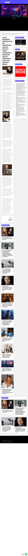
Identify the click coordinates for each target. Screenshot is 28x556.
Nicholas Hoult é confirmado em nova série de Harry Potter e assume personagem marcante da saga (7, 288)
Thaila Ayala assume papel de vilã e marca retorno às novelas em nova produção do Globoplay (7, 305)
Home (3, 32)
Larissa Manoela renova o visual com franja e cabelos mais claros (7, 238)
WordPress (11, 440)
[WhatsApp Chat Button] (26, 554)
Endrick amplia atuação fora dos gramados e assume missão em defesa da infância (7, 339)
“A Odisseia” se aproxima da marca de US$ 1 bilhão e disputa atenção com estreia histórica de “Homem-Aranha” (7, 322)
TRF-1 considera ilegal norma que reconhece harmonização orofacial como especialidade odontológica (6, 271)
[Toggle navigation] (14, 18)
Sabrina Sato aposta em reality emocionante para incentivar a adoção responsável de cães (7, 356)
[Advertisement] (14, 25)
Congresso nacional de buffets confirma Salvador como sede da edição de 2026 (7, 370)
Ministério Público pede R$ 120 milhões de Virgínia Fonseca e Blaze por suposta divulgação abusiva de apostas (7, 391)
